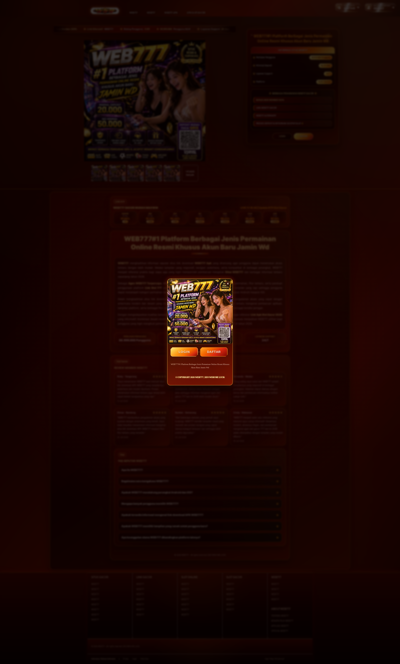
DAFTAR (214, 352)
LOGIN (184, 352)
